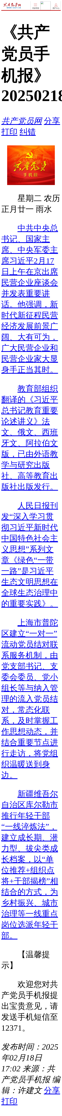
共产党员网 (21, 121)
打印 (9, 131)
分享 (52, 121)
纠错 (28, 131)
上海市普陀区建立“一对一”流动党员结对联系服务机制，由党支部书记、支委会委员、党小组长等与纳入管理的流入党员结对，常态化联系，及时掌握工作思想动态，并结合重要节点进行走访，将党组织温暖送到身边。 (29, 699)
